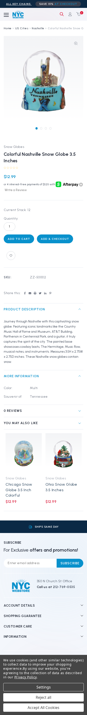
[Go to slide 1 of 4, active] (36, 128)
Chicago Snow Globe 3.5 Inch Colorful (19, 489)
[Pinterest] (50, 293)
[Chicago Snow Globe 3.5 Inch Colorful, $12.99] (23, 453)
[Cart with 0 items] (77, 14)
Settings (43, 687)
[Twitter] (40, 293)
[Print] (35, 293)
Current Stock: (17, 210)
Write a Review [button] (16, 190)
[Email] (30, 293)
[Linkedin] (45, 293)
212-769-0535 (64, 587)
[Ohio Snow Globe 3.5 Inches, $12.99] (63, 453)
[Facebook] (24, 293)
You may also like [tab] (21, 423)
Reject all (43, 697)
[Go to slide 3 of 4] (46, 128)
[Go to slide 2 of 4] (41, 128)
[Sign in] (70, 14)
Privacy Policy (25, 677)
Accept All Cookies (43, 707)
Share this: (12, 293)
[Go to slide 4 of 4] (50, 128)
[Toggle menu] (6, 15)
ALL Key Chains (19, 4)
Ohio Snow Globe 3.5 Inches (61, 487)
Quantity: (11, 219)
